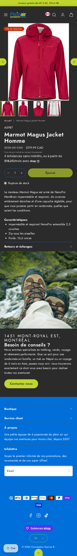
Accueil (7, 120)
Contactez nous (21, 383)
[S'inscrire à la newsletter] (69, 471)
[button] (5, 14)
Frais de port (9, 152)
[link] (62, 14)
